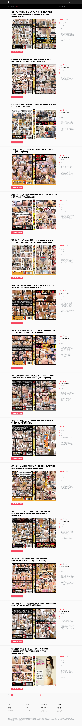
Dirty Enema (10, 710)
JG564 (64, 260)
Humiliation (63, 127)
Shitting (68, 39)
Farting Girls (27, 704)
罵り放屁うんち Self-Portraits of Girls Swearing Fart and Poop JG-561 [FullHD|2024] (33, 467)
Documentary (64, 670)
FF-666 (67, 77)
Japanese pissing (64, 533)
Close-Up (70, 166)
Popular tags (62, 6)
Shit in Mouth (59, 711)
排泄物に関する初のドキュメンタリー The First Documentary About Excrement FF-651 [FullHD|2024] (29, 651)
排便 (69, 628)
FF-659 (72, 576)
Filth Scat (26, 707)
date (17, 6)
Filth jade (70, 394)
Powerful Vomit (44, 711)
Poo (62, 130)
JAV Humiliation (66, 129)
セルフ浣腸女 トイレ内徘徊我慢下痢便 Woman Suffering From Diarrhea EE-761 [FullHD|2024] (33, 605)
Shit (65, 677)
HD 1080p (63, 34)
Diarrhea (71, 122)
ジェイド (66, 627)
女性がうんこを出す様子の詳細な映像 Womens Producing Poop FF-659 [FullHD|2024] (29, 560)
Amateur (62, 76)
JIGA (71, 171)
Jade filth (68, 216)
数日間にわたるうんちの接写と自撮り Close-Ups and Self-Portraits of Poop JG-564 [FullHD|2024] (32, 241)
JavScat (62, 25)
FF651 (71, 670)
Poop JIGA (68, 173)
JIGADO (65, 492)
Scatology (59, 704)
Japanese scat (66, 79)
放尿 (71, 628)
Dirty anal (63, 123)
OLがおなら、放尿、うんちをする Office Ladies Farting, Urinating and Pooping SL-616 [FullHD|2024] (30, 513)
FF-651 (68, 670)
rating (20, 6)
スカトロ (64, 311)
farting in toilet (68, 32)
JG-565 (64, 171)
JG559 (66, 355)
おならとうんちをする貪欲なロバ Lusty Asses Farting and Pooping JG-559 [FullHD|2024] (33, 331)
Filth (62, 215)
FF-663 (66, 394)
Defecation (71, 76)
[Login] (72, 2)
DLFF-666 (63, 77)
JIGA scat (66, 306)
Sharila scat (66, 538)
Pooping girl (63, 39)
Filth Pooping (27, 710)
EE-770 (71, 123)
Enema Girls (10, 711)
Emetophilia (10, 713)
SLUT (62, 40)
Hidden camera (64, 441)
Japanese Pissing (44, 704)
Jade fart (67, 34)
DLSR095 (63, 32)
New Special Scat (44, 707)
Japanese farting (70, 35)
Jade (25, 711)
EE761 (72, 621)
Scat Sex (62, 23)
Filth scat (69, 577)
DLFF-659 (68, 576)
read (22, 6)
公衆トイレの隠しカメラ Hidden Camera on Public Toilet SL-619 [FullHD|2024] (32, 422)
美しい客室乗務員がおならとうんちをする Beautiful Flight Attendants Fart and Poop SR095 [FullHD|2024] (31, 14)
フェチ (66, 628)
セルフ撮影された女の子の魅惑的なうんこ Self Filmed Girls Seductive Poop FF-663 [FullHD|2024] (32, 377)
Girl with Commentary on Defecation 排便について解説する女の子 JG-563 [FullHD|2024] (34, 286)
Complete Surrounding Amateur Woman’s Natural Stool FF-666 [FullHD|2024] (31, 60)
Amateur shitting (68, 121)
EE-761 (68, 621)
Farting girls (69, 349)
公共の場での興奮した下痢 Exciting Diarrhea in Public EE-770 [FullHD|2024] (34, 105)
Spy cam (69, 625)
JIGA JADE (63, 172)
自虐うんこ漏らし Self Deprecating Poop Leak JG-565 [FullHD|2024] (32, 151)
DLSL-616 (63, 531)
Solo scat (67, 400)
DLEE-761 (65, 621)
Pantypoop (63, 173)
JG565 (68, 171)
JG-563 (68, 305)
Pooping (72, 129)
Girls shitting (69, 33)
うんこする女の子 (67, 583)
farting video (63, 33)
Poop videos (68, 261)
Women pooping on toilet (66, 310)
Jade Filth (26, 713)
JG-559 (62, 355)
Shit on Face (59, 713)
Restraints (43, 713)
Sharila (71, 444)
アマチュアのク (65, 584)
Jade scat (72, 34)
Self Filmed (59, 707)
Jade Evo (68, 127)
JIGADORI (68, 172)
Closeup (66, 76)
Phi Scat (42, 710)
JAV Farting (69, 218)
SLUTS (71, 39)
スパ (68, 311)
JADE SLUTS (63, 35)
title (25, 6)
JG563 (72, 305)
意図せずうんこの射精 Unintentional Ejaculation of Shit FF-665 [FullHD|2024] (34, 196)
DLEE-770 (68, 123)
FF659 (62, 577)
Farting (64, 349)
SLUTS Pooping (60, 710)
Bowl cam (70, 437)
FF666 (70, 77)
